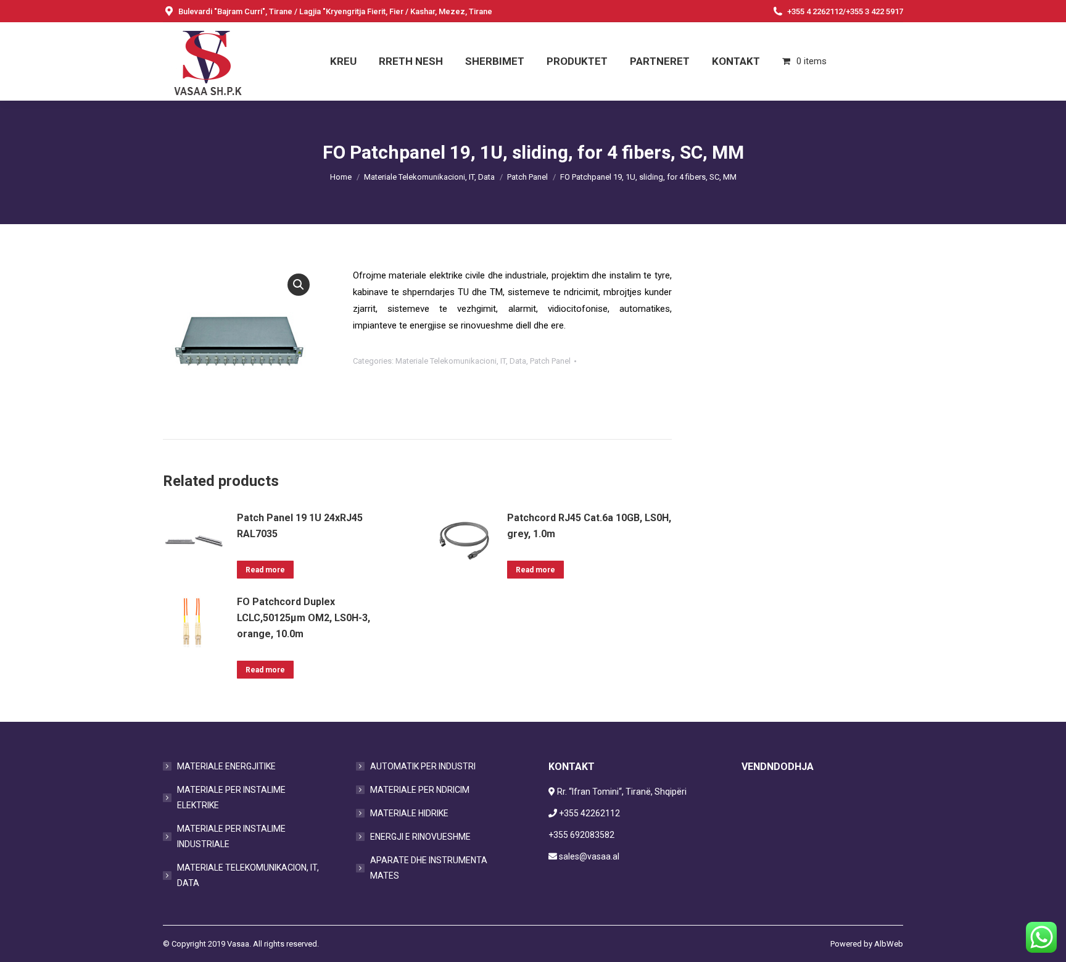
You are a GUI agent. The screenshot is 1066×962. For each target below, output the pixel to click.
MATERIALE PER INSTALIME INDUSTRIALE (231, 836)
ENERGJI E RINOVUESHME (420, 837)
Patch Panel (550, 361)
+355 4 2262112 (815, 11)
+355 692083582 (581, 835)
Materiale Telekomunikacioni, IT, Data (460, 361)
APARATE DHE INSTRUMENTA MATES (428, 867)
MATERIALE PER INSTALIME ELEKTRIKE (231, 797)
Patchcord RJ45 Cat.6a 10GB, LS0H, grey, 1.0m (589, 526)
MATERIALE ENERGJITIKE (226, 766)
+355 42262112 (589, 813)
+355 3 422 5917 (874, 11)
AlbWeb (888, 943)
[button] (298, 285)
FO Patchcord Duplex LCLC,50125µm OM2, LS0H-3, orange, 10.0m (303, 618)
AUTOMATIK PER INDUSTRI (423, 766)
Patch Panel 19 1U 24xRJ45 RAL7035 (300, 526)
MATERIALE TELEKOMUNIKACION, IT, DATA (248, 875)
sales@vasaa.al (589, 856)
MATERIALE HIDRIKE (409, 813)
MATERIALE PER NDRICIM (419, 790)
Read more (265, 570)
